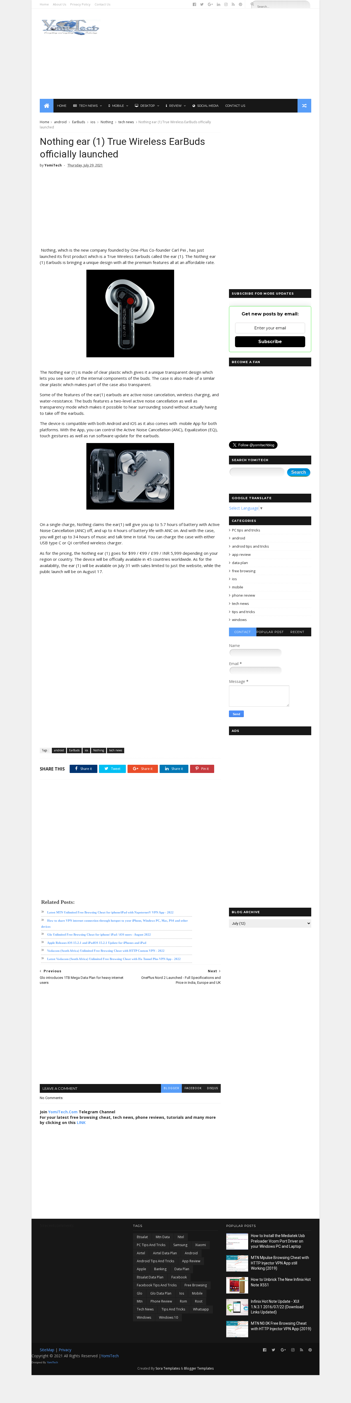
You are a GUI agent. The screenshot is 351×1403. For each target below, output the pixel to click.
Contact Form (242, 633)
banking (160, 1269)
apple (141, 1269)
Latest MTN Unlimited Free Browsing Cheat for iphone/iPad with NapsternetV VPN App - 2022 (110, 912)
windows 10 (168, 1317)
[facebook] (194, 4)
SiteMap (47, 1349)
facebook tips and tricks (157, 1285)
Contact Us (102, 4)
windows (239, 619)
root (198, 1301)
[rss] (233, 4)
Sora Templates (167, 1368)
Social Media (208, 106)
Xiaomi (200, 1245)
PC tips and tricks (246, 530)
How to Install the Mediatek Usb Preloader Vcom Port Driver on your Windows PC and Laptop (278, 1241)
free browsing (243, 570)
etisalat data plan (150, 1277)
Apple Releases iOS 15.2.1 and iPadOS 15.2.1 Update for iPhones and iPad (96, 942)
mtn (140, 1301)
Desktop (147, 106)
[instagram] (226, 4)
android (60, 122)
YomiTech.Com (63, 1111)
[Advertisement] (211, 53)
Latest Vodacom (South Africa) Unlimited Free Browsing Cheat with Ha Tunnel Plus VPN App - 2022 (114, 959)
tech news (126, 122)
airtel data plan (165, 1253)
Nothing (107, 122)
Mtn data (163, 1237)
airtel (141, 1253)
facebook (193, 1088)
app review (241, 554)
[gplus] (210, 4)
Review (175, 106)
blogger (171, 1088)
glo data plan (160, 1293)
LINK (81, 1122)
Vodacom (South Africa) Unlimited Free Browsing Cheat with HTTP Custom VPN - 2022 (106, 950)
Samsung (180, 1245)
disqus (212, 1088)
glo (139, 1293)
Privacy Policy (80, 4)
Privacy (65, 1349)
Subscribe (270, 341)
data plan (240, 562)
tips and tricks (243, 611)
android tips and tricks (250, 546)
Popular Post (270, 632)
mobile (237, 587)
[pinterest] (240, 4)
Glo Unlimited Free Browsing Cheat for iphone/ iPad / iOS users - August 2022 (99, 934)
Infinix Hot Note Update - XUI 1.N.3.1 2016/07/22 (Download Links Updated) (277, 1306)
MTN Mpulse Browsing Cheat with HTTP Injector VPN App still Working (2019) (280, 1262)
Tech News (88, 106)
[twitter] (202, 4)
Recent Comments (297, 633)
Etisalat (142, 1237)
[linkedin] (218, 4)
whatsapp (201, 1309)
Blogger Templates (199, 1368)
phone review (243, 595)
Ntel (181, 1237)
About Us (59, 4)
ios (92, 122)
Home (44, 4)
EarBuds (78, 122)
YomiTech (110, 1355)
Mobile (118, 106)
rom (183, 1301)
